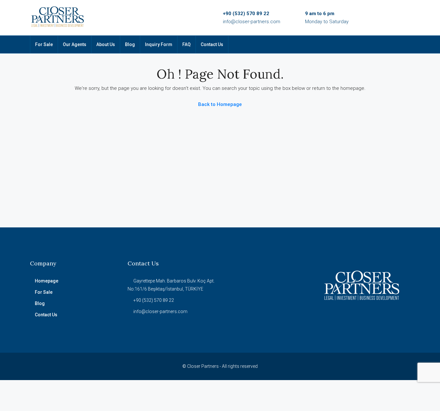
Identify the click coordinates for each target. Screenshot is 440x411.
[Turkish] (344, 45)
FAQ (186, 44)
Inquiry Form (158, 44)
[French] (369, 45)
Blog (130, 44)
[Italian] (378, 45)
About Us (105, 44)
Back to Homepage (220, 104)
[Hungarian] (361, 45)
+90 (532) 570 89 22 (246, 13)
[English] (336, 45)
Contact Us (212, 44)
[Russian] (353, 45)
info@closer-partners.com (251, 21)
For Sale (44, 44)
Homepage (46, 280)
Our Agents (74, 44)
